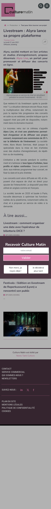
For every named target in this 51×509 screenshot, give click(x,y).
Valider (26, 257)
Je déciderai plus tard (38, 269)
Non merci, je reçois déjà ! (15, 269)
